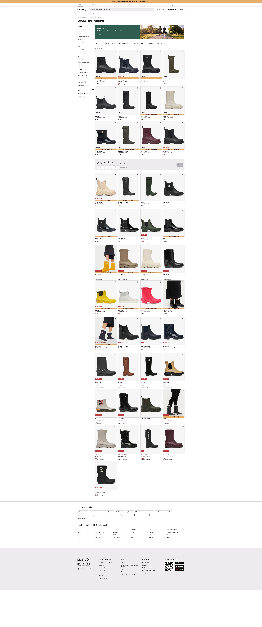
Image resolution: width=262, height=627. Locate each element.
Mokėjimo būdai (103, 573)
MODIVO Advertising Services (128, 574)
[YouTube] (83, 564)
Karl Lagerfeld (98, 534)
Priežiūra (144, 565)
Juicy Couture (116, 537)
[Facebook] (88, 564)
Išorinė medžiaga (135, 43)
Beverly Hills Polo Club (172, 532)
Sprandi (169, 537)
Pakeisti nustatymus (96, 587)
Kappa (132, 537)
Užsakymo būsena (103, 567)
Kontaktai (101, 580)
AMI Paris (115, 529)
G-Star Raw (80, 540)
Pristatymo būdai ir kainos (105, 562)
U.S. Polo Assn (152, 534)
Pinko (168, 534)
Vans (132, 534)
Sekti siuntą (102, 570)
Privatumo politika (105, 587)
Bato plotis (143, 43)
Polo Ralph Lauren (82, 534)
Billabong (97, 537)
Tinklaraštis (165, 5)
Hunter (97, 529)
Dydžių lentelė (145, 562)
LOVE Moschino (135, 529)
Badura (169, 540)
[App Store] (179, 566)
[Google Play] (179, 563)
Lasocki (151, 529)
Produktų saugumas (147, 567)
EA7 (78, 542)
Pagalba (182, 5)
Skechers (151, 537)
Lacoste (79, 532)
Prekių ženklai (125, 43)
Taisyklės (123, 577)
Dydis (107, 43)
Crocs (79, 537)
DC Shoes (115, 534)
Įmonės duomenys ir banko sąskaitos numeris (129, 565)
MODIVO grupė (124, 569)
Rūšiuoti (98, 43)
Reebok (151, 532)
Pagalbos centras (103, 578)
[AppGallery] (179, 569)
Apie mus (123, 562)
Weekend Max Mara (172, 529)
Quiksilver (151, 540)
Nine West (98, 540)
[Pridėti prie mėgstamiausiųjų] (115, 52)
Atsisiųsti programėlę (174, 5)
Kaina (118, 43)
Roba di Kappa (116, 540)
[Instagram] (79, 564)
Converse (115, 532)
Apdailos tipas (152, 43)
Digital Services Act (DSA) (148, 570)
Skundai (101, 575)
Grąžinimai (101, 565)
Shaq (132, 532)
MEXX (79, 529)
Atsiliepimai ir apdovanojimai (149, 573)
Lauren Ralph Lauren (100, 532)
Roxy (132, 540)
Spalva (113, 43)
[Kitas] (258, 1)
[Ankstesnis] (3, 1)
